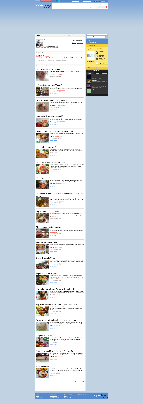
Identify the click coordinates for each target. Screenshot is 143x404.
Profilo (68, 35)
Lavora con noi (39, 397)
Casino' (97, 73)
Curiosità (99, 4)
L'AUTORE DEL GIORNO (90, 49)
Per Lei (55, 7)
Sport (93, 4)
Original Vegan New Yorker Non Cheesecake (54, 351)
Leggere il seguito (61, 74)
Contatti (37, 396)
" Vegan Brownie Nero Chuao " (49, 84)
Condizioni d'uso (53, 396)
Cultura (61, 4)
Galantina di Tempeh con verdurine (50, 162)
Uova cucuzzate (42, 366)
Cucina (65, 7)
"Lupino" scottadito (44, 335)
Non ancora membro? (93, 40)
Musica (72, 4)
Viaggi (81, 4)
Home (37, 1)
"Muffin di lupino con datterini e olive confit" (55, 131)
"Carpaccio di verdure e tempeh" (49, 115)
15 (82, 381)
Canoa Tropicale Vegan (45, 257)
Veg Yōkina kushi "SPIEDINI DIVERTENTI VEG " (58, 304)
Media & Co (83, 7)
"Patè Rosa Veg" (43, 178)
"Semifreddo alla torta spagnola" (49, 69)
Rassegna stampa (68, 394)
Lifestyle (89, 7)
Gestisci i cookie (67, 397)
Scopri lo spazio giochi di (94, 95)
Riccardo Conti (102, 58)
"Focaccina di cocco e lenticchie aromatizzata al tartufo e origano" (59, 194)
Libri (77, 4)
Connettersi (97, 1)
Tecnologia (87, 4)
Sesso (60, 7)
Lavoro (95, 7)
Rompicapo (104, 73)
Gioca (100, 78)
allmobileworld (102, 51)
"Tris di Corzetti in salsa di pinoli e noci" (53, 100)
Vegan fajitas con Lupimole (47, 211)
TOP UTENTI (99, 48)
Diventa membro (101, 67)
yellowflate (101, 62)
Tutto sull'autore (91, 67)
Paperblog (43, 6)
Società (55, 4)
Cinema (66, 4)
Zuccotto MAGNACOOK (46, 242)
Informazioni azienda (54, 397)
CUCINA (51, 77)
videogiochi (101, 55)
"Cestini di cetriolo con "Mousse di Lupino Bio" (56, 289)
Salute (71, 7)
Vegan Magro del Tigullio (46, 273)
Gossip (104, 4)
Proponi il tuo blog (92, 42)
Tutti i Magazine (102, 7)
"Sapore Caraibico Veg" (46, 146)
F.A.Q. (65, 396)
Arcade (90, 73)
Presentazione (53, 394)
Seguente (83, 381)
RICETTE (55, 77)
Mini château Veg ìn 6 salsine (48, 226)
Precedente (75, 381)
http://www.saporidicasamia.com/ (42, 56)
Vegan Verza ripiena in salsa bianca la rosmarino (56, 320)
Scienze (76, 7)
